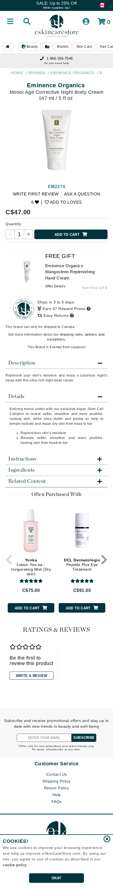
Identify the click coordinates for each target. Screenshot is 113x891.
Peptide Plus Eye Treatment (82, 564)
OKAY (57, 878)
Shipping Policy (56, 781)
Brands (63, 47)
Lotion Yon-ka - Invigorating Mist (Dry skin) (31, 567)
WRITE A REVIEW (31, 676)
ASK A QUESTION (82, 194)
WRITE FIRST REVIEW (36, 194)
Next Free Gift (93, 288)
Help (56, 795)
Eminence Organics (56, 85)
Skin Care (84, 47)
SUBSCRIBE (84, 738)
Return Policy (56, 788)
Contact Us (56, 774)
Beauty (32, 47)
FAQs (57, 801)
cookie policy (15, 865)
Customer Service (57, 763)
